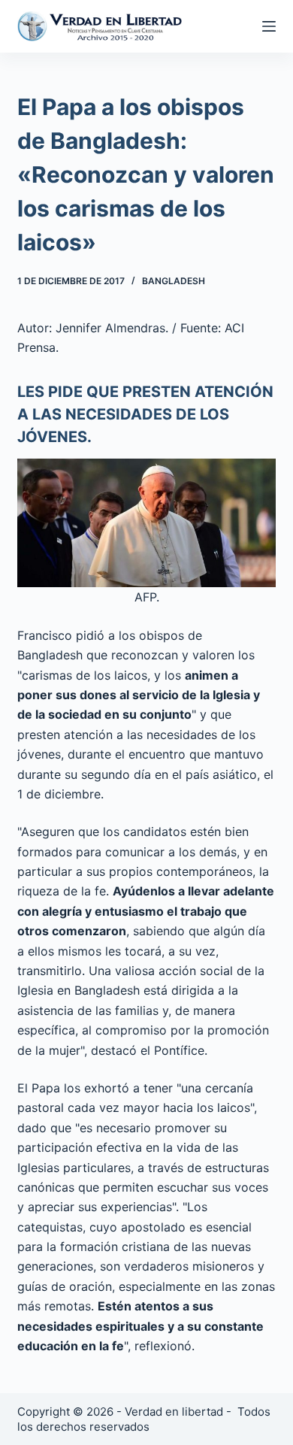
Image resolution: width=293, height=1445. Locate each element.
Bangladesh (173, 280)
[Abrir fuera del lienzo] (269, 26)
